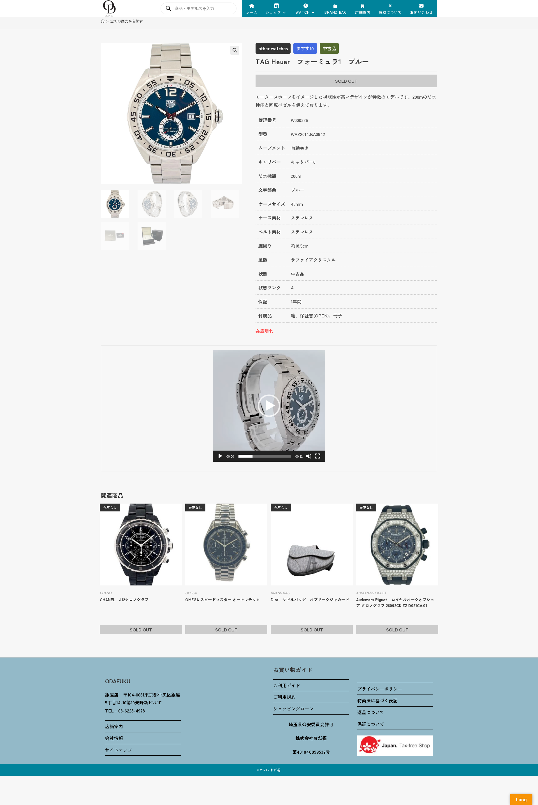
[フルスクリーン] (318, 456)
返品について (370, 712)
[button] (234, 50)
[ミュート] (309, 456)
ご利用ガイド (286, 685)
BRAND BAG (280, 592)
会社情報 (114, 738)
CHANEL (106, 592)
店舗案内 (114, 726)
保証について (370, 724)
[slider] (264, 456)
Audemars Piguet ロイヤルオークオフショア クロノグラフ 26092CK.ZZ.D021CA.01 (395, 602)
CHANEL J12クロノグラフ (124, 599)
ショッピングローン (293, 708)
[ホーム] (103, 21)
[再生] (220, 456)
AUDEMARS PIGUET (371, 592)
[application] (269, 406)
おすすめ (305, 48)
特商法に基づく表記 (377, 700)
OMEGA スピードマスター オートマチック (222, 599)
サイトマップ (118, 749)
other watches (273, 48)
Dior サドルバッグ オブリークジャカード (310, 599)
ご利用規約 (284, 696)
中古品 (329, 48)
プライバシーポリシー (379, 688)
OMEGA (191, 592)
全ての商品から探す (126, 21)
